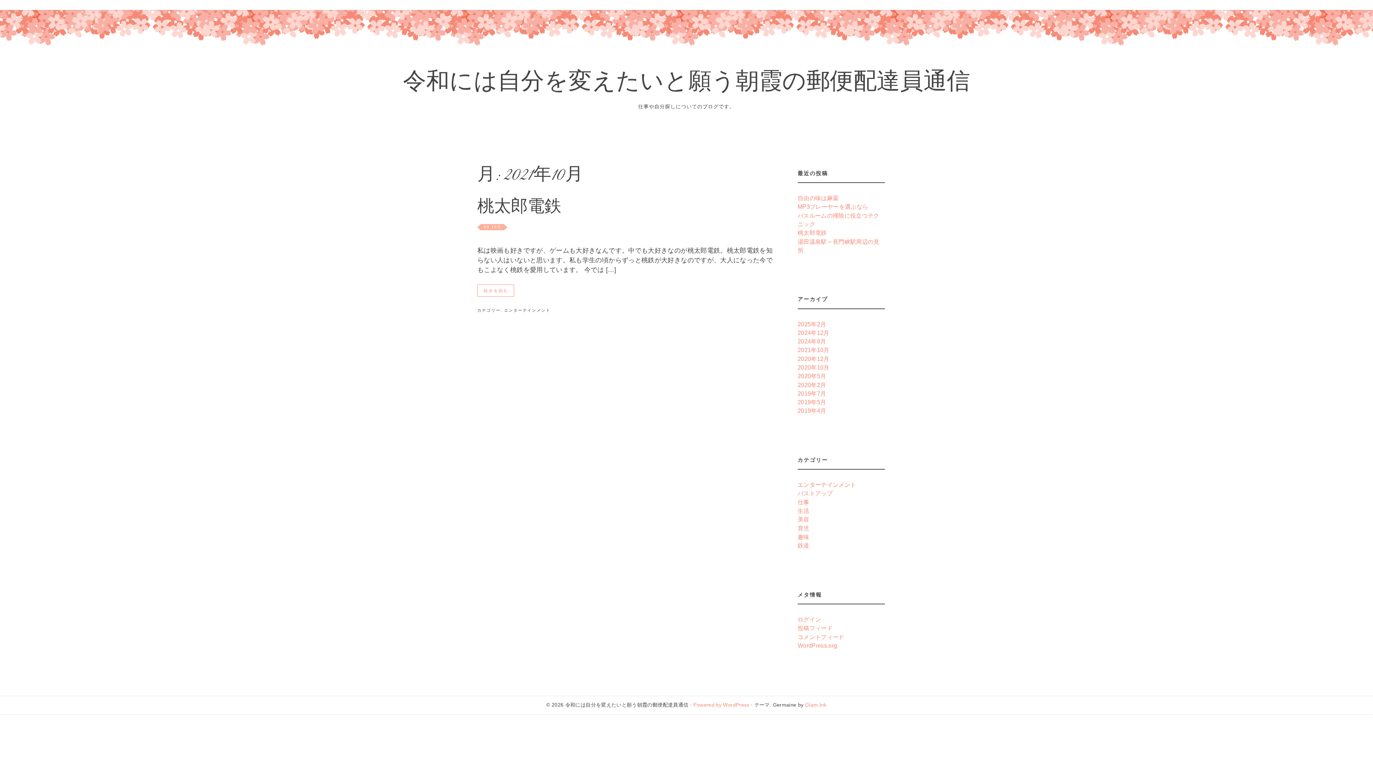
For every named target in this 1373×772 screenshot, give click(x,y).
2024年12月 (814, 333)
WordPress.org (817, 645)
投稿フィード (815, 628)
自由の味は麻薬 (818, 198)
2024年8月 (812, 341)
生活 (803, 511)
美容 (803, 519)
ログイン (809, 619)
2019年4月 (812, 410)
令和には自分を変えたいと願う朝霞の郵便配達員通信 (686, 83)
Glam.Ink (816, 705)
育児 (803, 528)
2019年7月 (812, 393)
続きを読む (496, 290)
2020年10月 (814, 367)
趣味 (803, 537)
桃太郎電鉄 (519, 207)
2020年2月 (812, 385)
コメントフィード (821, 637)
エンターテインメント (527, 310)
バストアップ (815, 493)
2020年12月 (814, 359)
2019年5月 (812, 402)
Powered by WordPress (721, 705)
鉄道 (803, 545)
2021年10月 (814, 350)
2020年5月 (812, 376)
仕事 (803, 502)
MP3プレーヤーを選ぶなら (833, 206)
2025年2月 (812, 324)
